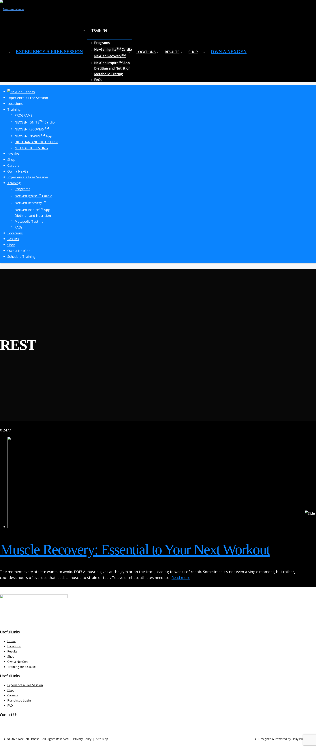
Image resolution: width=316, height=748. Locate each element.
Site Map (102, 739)
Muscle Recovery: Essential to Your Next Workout (135, 549)
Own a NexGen (229, 51)
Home (11, 641)
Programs (102, 42)
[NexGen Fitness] (12, 9)
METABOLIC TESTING (31, 148)
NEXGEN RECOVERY (32, 129)
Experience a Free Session (49, 51)
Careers (13, 165)
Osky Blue (298, 739)
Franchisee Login (19, 700)
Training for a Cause (21, 667)
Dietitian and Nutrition (112, 68)
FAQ (10, 706)
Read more (181, 577)
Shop (193, 52)
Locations (146, 52)
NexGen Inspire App (112, 63)
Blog (10, 690)
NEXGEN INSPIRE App (33, 136)
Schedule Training (21, 256)
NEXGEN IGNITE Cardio (35, 122)
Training (99, 30)
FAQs (98, 79)
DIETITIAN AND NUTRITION (36, 142)
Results (172, 52)
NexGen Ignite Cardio (113, 49)
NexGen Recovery (110, 56)
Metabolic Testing (108, 74)
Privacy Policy (82, 739)
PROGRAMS (23, 115)
